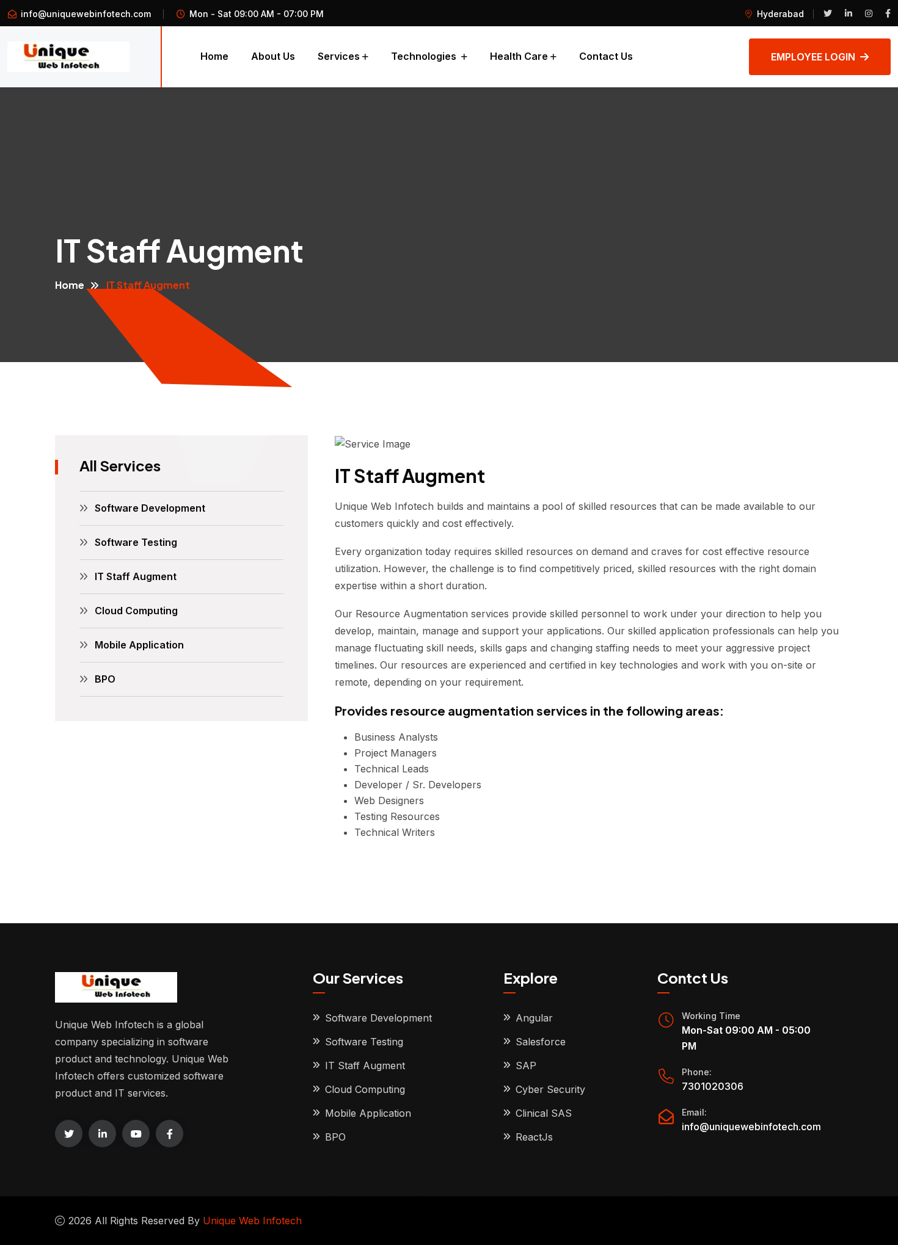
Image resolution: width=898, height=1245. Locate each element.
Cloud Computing (136, 610)
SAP (526, 1065)
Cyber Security (550, 1089)
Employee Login (813, 57)
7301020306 (712, 1086)
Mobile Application (139, 645)
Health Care (519, 56)
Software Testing (136, 542)
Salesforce (541, 1042)
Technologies (425, 56)
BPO (105, 679)
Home (214, 56)
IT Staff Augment (136, 576)
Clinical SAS (544, 1113)
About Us (273, 56)
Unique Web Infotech (252, 1220)
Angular (534, 1018)
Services (339, 56)
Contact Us (606, 56)
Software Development (150, 508)
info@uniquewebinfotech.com (86, 14)
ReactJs (534, 1137)
